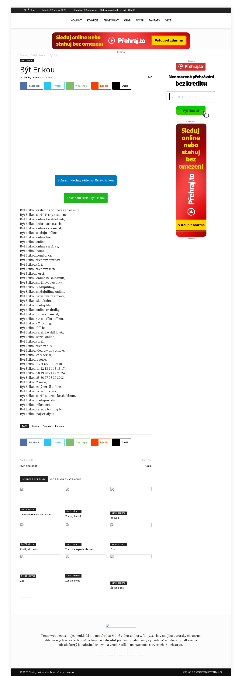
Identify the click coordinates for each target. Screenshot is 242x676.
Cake (148, 466)
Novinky (76, 20)
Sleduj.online (31, 77)
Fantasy (154, 20)
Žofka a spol (117, 587)
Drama (35, 426)
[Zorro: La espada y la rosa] (85, 534)
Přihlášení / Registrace (85, 10)
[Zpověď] (131, 501)
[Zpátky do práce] (40, 534)
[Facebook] (200, 10)
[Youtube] (219, 10)
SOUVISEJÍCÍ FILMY (34, 479)
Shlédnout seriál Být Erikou (86, 198)
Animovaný (111, 20)
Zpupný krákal (73, 516)
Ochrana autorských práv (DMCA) (118, 10)
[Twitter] (206, 10)
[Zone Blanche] (85, 566)
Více (168, 20)
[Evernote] (194, 10)
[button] (217, 20)
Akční (139, 20)
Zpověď (114, 517)
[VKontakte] (213, 10)
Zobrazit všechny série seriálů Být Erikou (86, 180)
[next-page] (28, 595)
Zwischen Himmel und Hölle (35, 514)
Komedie (92, 20)
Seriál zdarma (38, 55)
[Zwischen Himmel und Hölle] (40, 499)
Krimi (127, 20)
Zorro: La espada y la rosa (79, 549)
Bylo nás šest (28, 466)
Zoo (112, 549)
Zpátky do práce (29, 549)
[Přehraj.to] (121, 40)
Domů (23, 55)
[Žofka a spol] (131, 570)
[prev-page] (22, 595)
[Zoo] (131, 534)
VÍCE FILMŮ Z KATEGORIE (65, 479)
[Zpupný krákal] (85, 500)
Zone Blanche (72, 580)
